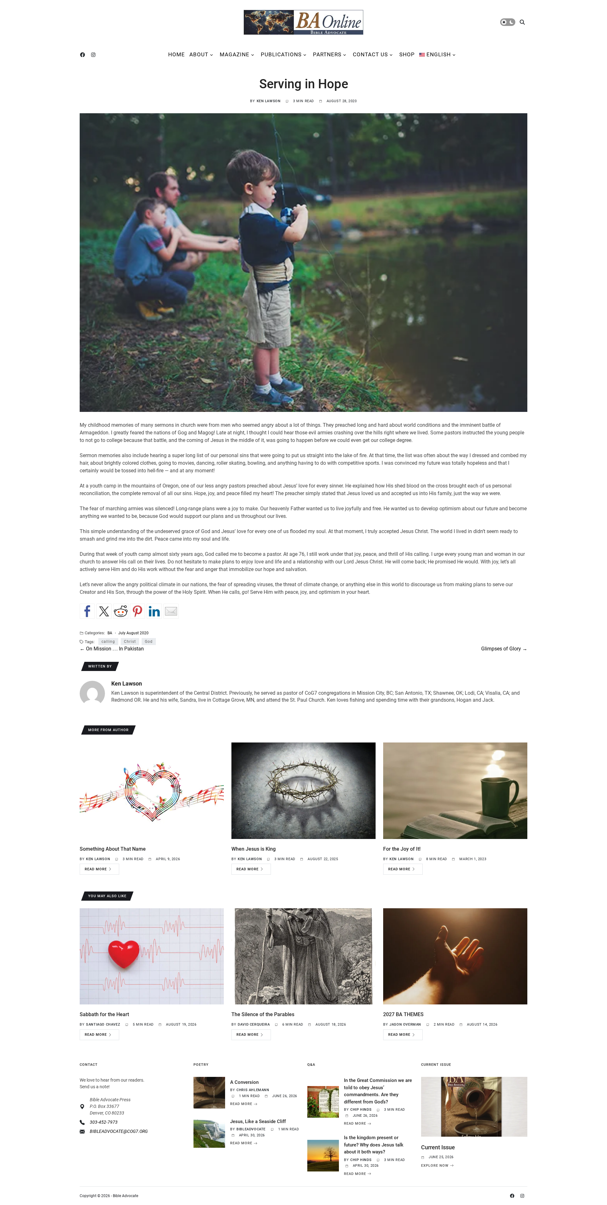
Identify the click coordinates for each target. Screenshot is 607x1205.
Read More (96, 869)
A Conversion (244, 1082)
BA (109, 633)
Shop (407, 54)
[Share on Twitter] (104, 611)
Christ (130, 641)
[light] (507, 22)
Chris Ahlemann (252, 1090)
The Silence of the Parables (262, 1014)
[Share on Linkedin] (154, 611)
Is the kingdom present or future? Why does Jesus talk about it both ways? (373, 1145)
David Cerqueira (254, 1024)
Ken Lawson (269, 101)
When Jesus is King (253, 849)
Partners (327, 54)
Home (176, 54)
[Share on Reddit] (120, 611)
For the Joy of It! (401, 849)
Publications (281, 54)
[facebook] (84, 55)
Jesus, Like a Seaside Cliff (258, 1121)
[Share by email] (171, 611)
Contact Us (370, 54)
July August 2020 (133, 633)
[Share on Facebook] (87, 611)
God (149, 641)
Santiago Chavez (103, 1024)
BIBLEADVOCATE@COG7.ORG (119, 1131)
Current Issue (438, 1147)
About (198, 54)
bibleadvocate (251, 1129)
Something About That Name (113, 849)
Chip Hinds (360, 1110)
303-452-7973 (104, 1122)
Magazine (234, 54)
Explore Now (435, 1165)
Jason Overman (405, 1024)
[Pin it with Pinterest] (137, 611)
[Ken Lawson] (92, 693)
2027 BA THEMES (403, 1014)
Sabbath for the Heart (104, 1014)
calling (108, 641)
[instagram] (94, 55)
